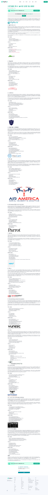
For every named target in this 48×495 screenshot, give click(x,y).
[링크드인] (7, 490)
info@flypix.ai (14, 50)
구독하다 (24, 472)
